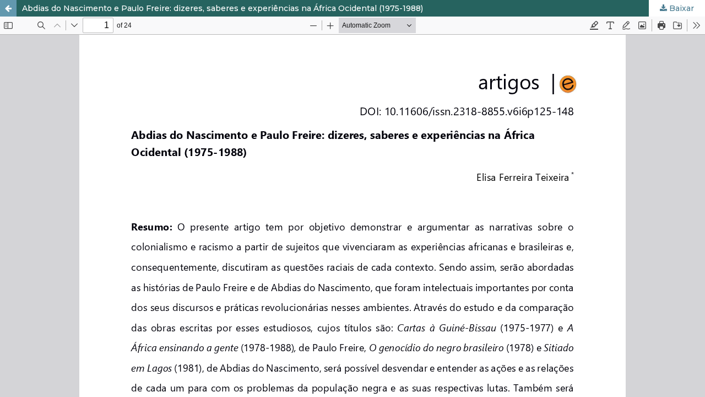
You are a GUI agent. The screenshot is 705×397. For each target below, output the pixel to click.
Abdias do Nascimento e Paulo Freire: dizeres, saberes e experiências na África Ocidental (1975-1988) (222, 8)
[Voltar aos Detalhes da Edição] (8, 8)
